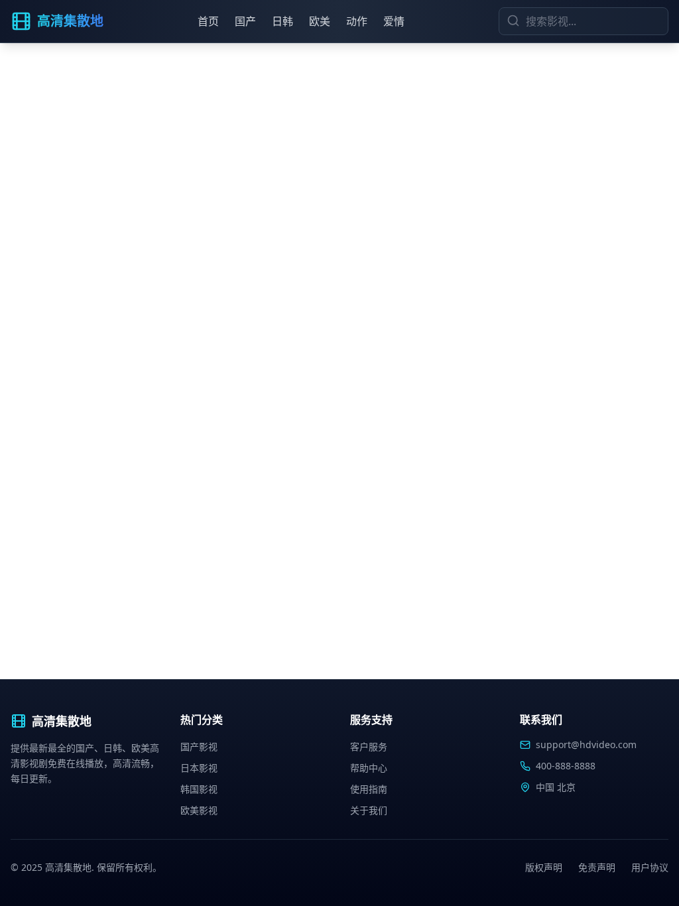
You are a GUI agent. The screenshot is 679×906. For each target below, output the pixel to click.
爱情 (393, 21)
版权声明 (543, 867)
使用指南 (368, 789)
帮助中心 (368, 767)
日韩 (282, 21)
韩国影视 (198, 789)
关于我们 (368, 810)
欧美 (319, 21)
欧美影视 (198, 810)
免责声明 (596, 867)
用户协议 (649, 867)
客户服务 (368, 746)
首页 (208, 21)
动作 (356, 21)
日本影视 (198, 767)
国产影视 (198, 746)
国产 (245, 21)
